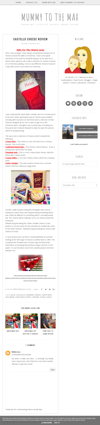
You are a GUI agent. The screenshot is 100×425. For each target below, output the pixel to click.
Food (42, 297)
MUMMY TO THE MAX (50, 17)
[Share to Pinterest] (49, 289)
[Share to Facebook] (41, 289)
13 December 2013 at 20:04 (21, 355)
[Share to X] (45, 289)
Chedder (30, 295)
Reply (53, 370)
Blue (13, 295)
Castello (20, 295)
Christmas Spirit (23, 297)
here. (14, 250)
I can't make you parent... (79, 144)
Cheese (37, 295)
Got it (57, 423)
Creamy (35, 297)
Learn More (46, 423)
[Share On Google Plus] (53, 289)
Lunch (49, 297)
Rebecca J (16, 352)
